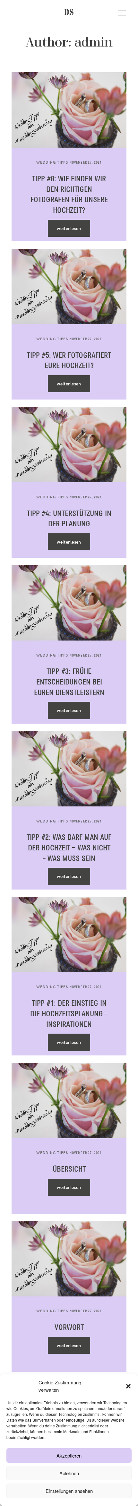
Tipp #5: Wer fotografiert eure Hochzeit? (69, 361)
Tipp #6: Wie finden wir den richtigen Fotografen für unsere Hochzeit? (69, 195)
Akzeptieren (69, 1455)
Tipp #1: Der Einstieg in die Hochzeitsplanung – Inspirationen (69, 1014)
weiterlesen (69, 228)
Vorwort (69, 1327)
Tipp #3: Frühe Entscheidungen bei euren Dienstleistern (69, 682)
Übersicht (69, 1169)
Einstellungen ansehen (69, 1490)
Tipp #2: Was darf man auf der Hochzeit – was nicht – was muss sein (69, 848)
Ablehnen (69, 1473)
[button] (128, 1386)
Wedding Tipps (52, 162)
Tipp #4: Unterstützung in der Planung (69, 519)
